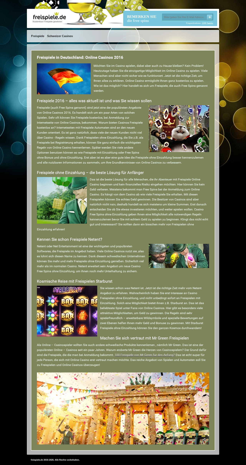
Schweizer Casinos (60, 36)
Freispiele (37, 36)
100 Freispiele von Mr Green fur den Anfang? (145, 355)
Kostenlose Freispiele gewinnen (47, 21)
